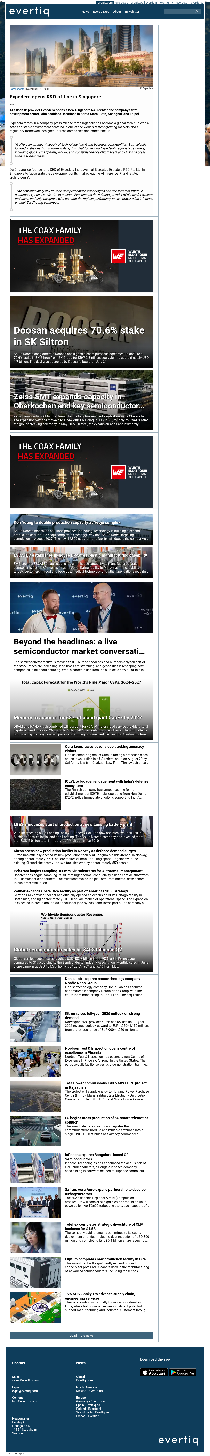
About (117, 11)
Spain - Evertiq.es (88, 1401)
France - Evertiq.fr (88, 1412)
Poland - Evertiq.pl (88, 1404)
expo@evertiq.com (25, 1387)
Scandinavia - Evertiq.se (92, 1408)
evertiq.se (197, 2)
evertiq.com (105, 2)
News (85, 11)
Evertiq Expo (101, 11)
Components (17, 88)
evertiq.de (121, 2)
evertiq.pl (182, 2)
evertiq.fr (151, 2)
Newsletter (132, 11)
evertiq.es (137, 2)
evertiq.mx (166, 2)
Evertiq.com (84, 1376)
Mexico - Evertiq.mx (89, 1387)
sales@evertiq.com (25, 1376)
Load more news (82, 1335)
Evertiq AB (29, 12)
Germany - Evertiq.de (90, 1397)
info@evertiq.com (24, 1397)
